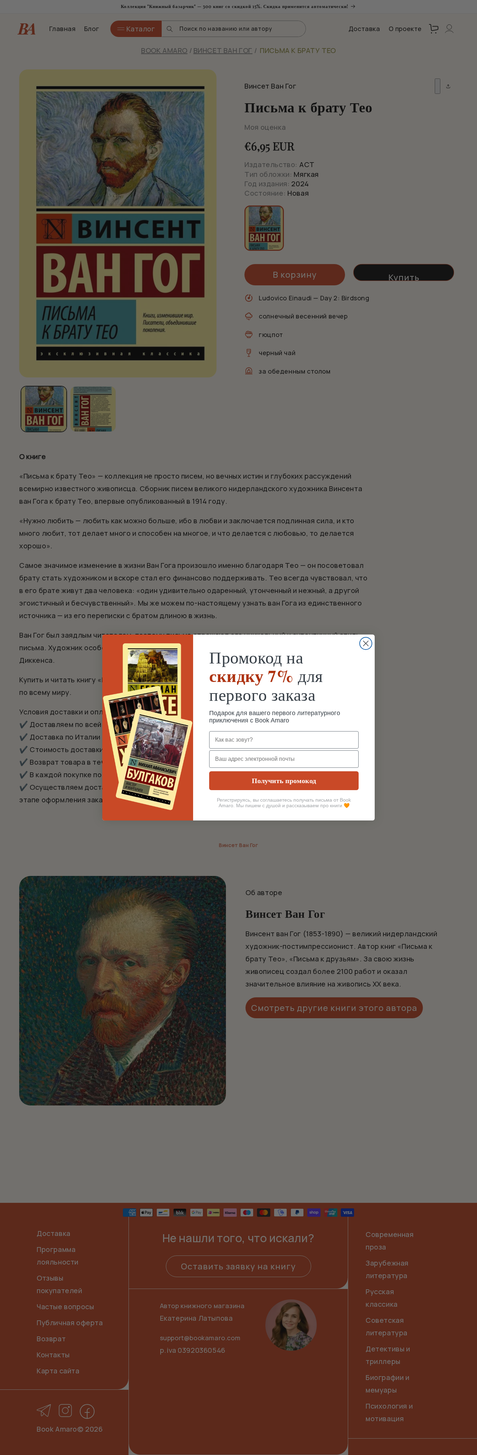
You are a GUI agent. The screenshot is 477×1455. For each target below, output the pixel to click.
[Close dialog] (366, 643)
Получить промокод (284, 780)
